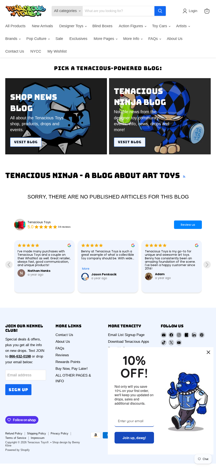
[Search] (160, 11)
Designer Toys (71, 26)
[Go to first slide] (207, 264)
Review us (188, 225)
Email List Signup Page (126, 335)
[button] (191, 11)
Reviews (62, 355)
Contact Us (14, 51)
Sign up (18, 389)
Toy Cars (160, 26)
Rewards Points (67, 362)
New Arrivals (42, 26)
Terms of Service (15, 437)
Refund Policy (13, 433)
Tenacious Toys (39, 222)
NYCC (35, 51)
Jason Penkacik (104, 274)
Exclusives (78, 39)
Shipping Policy (36, 433)
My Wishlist (57, 51)
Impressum (38, 437)
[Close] (208, 352)
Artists (182, 26)
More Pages (104, 39)
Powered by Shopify (17, 450)
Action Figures (131, 26)
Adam (160, 274)
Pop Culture (36, 39)
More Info (131, 39)
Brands (11, 39)
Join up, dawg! (134, 437)
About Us (174, 39)
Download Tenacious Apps (128, 342)
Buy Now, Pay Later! (71, 369)
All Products (15, 26)
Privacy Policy (59, 433)
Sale (59, 39)
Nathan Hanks (39, 270)
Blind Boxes (102, 26)
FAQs (153, 39)
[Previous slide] (9, 264)
